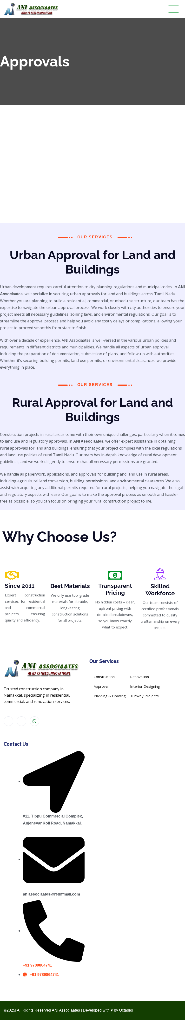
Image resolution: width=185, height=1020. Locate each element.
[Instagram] (21, 721)
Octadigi (126, 1010)
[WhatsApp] (34, 721)
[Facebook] (8, 721)
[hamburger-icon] (173, 9)
